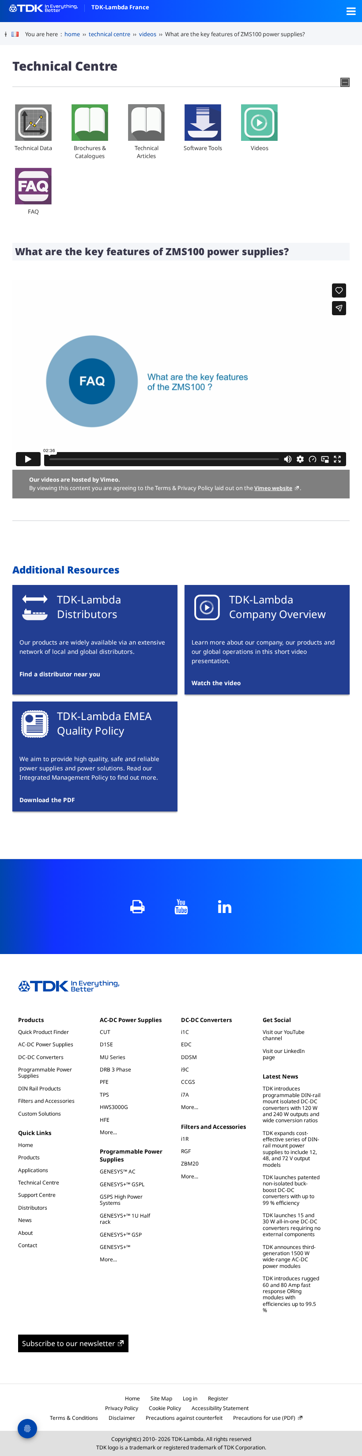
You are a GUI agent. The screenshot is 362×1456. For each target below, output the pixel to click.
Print (137, 906)
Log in (190, 1398)
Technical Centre (38, 1182)
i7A (185, 1094)
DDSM (189, 1057)
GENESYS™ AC (118, 1171)
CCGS (188, 1082)
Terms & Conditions (74, 1418)
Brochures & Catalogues (90, 152)
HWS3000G (114, 1107)
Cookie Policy (165, 1408)
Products (31, 1020)
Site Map (161, 1398)
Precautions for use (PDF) (264, 1418)
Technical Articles (146, 152)
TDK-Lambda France (120, 7)
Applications (33, 1170)
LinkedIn (225, 906)
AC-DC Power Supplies (45, 1044)
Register (218, 1398)
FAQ (33, 211)
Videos (259, 148)
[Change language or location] (18, 34)
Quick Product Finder (43, 1032)
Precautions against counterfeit (184, 1418)
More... (113, 1132)
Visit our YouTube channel (284, 1035)
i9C (185, 1069)
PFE (104, 1082)
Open (351, 11)
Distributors (32, 1207)
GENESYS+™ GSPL (122, 1184)
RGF (186, 1151)
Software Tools (203, 148)
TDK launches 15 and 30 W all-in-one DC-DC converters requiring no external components (292, 1224)
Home (25, 1145)
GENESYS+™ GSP (121, 1234)
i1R (185, 1139)
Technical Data (33, 148)
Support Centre (37, 1195)
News (25, 1220)
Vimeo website (273, 488)
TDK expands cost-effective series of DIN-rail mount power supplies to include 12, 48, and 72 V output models (291, 1149)
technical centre (109, 34)
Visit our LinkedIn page (284, 1054)
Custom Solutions (39, 1113)
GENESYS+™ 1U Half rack (125, 1219)
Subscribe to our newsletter (68, 1343)
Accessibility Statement (220, 1408)
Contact (27, 1245)
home (72, 34)
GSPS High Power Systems (121, 1200)
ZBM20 (190, 1163)
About (25, 1233)
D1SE (106, 1044)
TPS (104, 1094)
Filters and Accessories (46, 1101)
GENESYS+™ (115, 1247)
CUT (105, 1032)
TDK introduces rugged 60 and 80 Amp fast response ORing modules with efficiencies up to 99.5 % (291, 1294)
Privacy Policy (121, 1408)
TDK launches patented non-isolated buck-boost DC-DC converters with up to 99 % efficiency (291, 1190)
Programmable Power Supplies (45, 1072)
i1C (185, 1032)
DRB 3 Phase (115, 1069)
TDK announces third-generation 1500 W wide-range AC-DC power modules (289, 1256)
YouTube (181, 906)
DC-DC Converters (41, 1057)
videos (147, 34)
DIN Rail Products (39, 1088)
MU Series (112, 1057)
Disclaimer (122, 1418)
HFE (104, 1120)
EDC (186, 1044)
